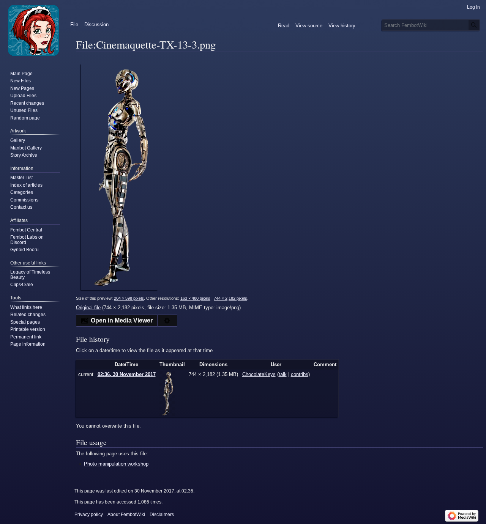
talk (283, 374)
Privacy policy (88, 514)
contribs (299, 374)
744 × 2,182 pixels (230, 298)
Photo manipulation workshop (116, 464)
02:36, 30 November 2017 (127, 374)
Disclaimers (162, 514)
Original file (88, 307)
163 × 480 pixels (195, 298)
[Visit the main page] (33, 30)
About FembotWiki (126, 514)
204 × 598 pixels (129, 298)
